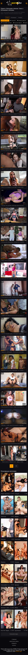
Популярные (13, 17)
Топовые (20, 17)
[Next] (16, 466)
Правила (14, 643)
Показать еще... (14, 634)
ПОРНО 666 (19, 651)
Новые (7, 17)
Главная (14, 639)
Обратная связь (14, 641)
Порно (14, 645)
